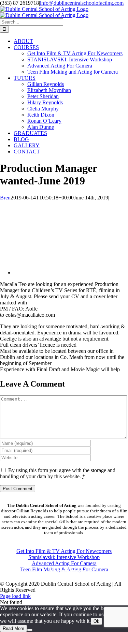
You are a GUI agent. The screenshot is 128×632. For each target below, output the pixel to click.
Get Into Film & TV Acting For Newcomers (64, 551)
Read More (13, 628)
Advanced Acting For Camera (64, 563)
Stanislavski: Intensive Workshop (64, 557)
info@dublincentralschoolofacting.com (82, 3)
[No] (29, 630)
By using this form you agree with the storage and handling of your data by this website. (57, 473)
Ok (96, 621)
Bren (5, 197)
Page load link (15, 596)
